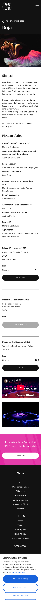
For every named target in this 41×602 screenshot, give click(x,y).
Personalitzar (20, 587)
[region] (20, 578)
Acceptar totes (20, 579)
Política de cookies (18, 572)
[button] (20, 325)
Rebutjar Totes (20, 596)
